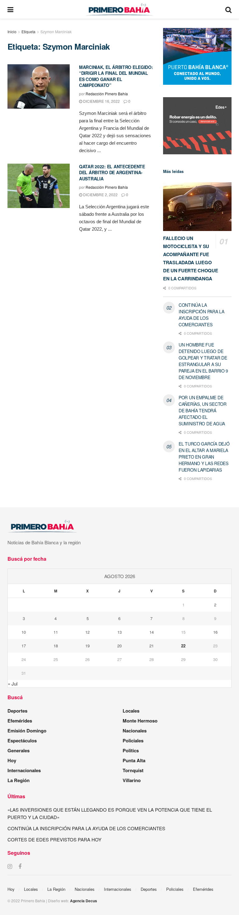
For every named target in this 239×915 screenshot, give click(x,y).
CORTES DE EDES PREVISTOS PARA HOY (54, 839)
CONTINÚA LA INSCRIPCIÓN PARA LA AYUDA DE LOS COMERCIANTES (201, 315)
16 (215, 632)
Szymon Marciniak (56, 31)
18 (56, 646)
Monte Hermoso (140, 720)
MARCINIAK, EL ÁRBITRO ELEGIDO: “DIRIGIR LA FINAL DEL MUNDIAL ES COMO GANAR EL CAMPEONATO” (116, 76)
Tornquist (133, 770)
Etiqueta (28, 31)
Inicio (11, 31)
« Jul (12, 683)
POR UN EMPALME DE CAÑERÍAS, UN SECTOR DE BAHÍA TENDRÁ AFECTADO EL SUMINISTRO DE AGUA (203, 410)
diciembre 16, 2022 (101, 101)
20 (119, 646)
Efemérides (19, 720)
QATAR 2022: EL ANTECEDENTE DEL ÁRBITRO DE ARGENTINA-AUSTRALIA (112, 172)
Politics (131, 750)
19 (87, 646)
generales (18, 750)
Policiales (133, 740)
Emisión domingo (26, 730)
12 (87, 632)
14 (151, 632)
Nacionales (135, 730)
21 (151, 646)
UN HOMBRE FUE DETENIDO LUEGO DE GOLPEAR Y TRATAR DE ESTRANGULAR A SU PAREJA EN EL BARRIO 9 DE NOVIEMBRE (203, 361)
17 (23, 646)
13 (119, 632)
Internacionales (24, 770)
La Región (18, 780)
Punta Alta (134, 760)
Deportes (17, 710)
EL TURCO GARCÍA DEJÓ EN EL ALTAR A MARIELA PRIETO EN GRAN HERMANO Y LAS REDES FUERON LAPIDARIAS (204, 457)
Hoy (11, 760)
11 (56, 632)
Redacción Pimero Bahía (107, 93)
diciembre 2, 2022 (100, 194)
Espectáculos (22, 740)
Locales (131, 710)
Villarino (132, 780)
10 (23, 632)
